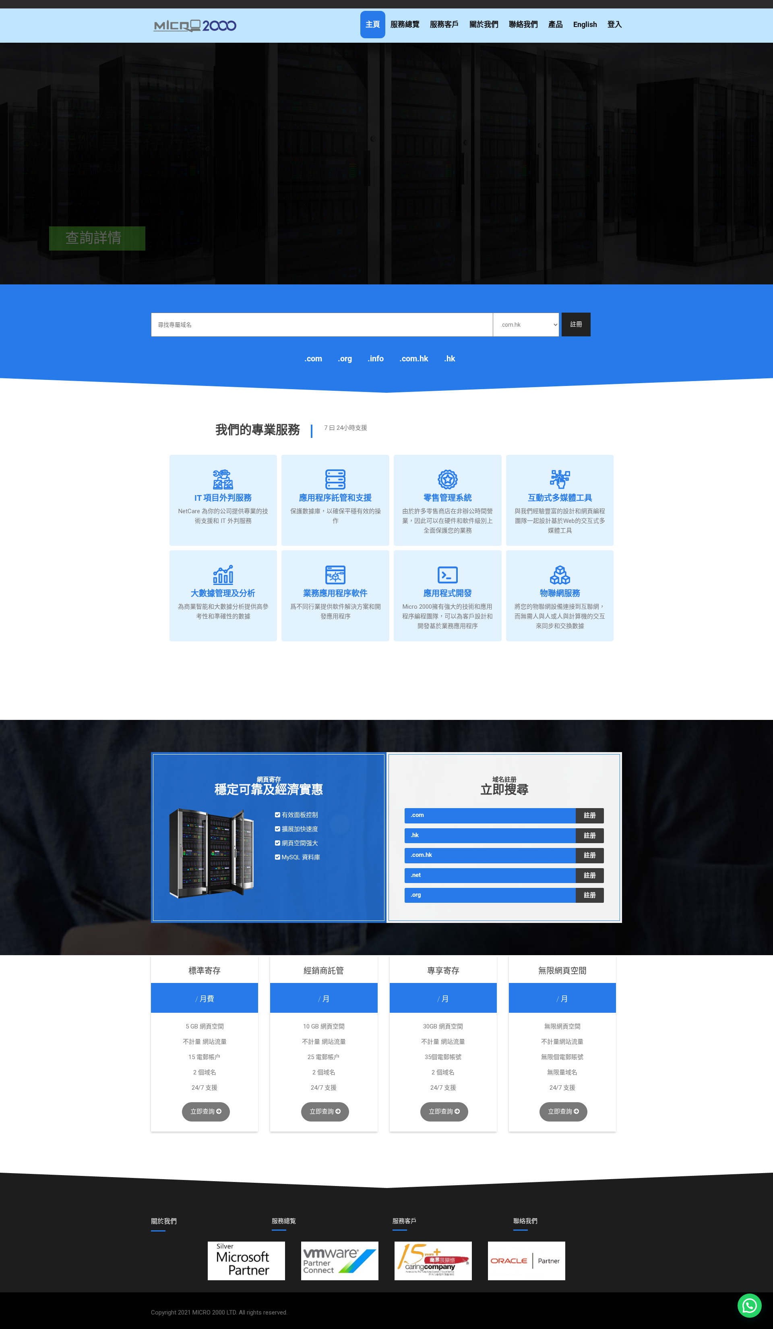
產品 (555, 24)
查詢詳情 (79, 230)
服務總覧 (284, 1221)
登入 (615, 24)
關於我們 (483, 24)
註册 (590, 815)
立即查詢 (203, 1111)
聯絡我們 (523, 24)
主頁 (373, 24)
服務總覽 (405, 24)
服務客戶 (444, 24)
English (585, 24)
